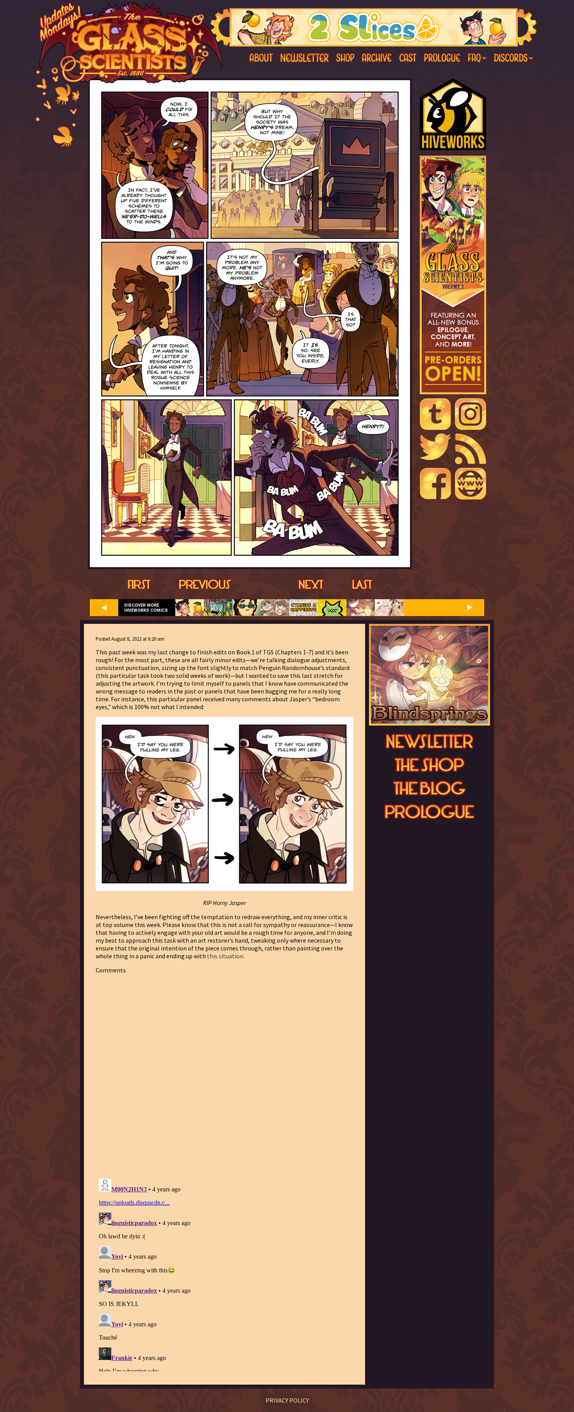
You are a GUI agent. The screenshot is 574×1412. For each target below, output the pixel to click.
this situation (225, 956)
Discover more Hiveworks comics (146, 608)
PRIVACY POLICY (287, 1400)
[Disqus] (224, 1071)
